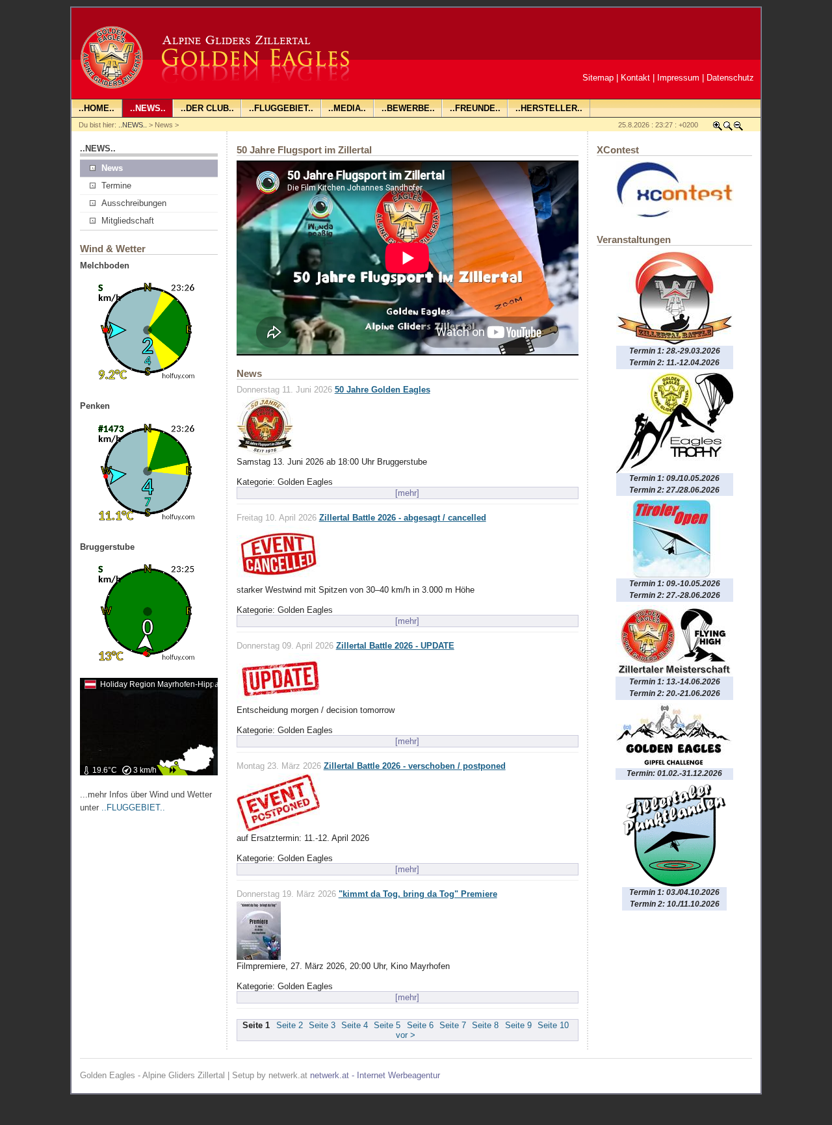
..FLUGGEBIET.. (133, 807)
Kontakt (635, 78)
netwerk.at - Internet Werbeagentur (375, 1075)
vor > (405, 1035)
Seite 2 (289, 1025)
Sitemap (598, 78)
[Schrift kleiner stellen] (738, 128)
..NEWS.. (132, 125)
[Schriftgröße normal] (728, 128)
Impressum (678, 78)
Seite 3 (322, 1025)
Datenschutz (730, 78)
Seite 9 (518, 1025)
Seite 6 (420, 1025)
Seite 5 (387, 1025)
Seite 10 (553, 1025)
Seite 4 (354, 1025)
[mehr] (407, 493)
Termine (116, 185)
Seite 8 (485, 1025)
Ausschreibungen (133, 203)
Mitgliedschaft (127, 221)
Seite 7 (452, 1025)
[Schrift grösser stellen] (717, 128)
